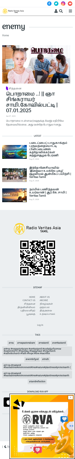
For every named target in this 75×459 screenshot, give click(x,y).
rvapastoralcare (27, 343)
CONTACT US (29, 300)
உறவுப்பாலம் (47, 314)
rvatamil (44, 343)
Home (5, 36)
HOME (32, 297)
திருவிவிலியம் (26, 307)
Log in (40, 325)
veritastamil (60, 343)
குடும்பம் (45, 307)
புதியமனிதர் (27, 311)
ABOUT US (45, 297)
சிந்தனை (15, 88)
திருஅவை (46, 311)
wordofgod (33, 359)
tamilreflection (38, 381)
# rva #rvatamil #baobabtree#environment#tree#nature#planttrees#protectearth (36, 375)
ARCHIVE (44, 300)
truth (46, 359)
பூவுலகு (30, 314)
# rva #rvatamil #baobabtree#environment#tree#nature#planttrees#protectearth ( (37, 366)
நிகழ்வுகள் (46, 304)
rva (12, 343)
